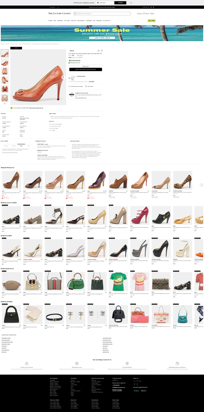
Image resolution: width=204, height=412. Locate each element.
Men (55, 20)
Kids (94, 20)
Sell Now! (151, 20)
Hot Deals (67, 20)
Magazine (99, 20)
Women (50, 20)
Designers (89, 20)
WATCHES (73, 20)
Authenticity (106, 20)
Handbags (60, 20)
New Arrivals (81, 20)
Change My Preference (97, 392)
